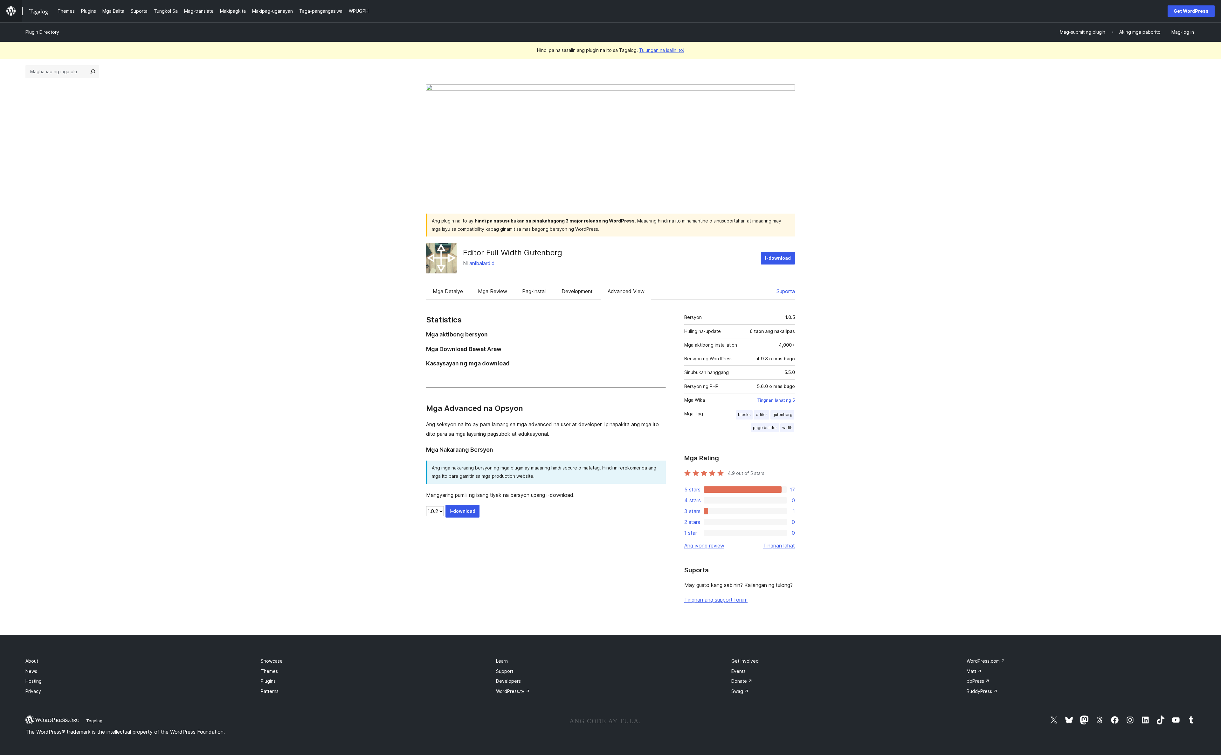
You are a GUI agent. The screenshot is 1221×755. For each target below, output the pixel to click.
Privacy (33, 691)
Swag (739, 691)
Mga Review (492, 291)
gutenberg (782, 414)
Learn (502, 661)
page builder (765, 427)
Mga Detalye (448, 291)
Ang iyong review (704, 545)
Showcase (272, 661)
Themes (269, 671)
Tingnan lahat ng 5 (776, 400)
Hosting (33, 681)
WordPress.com (986, 661)
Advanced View (626, 291)
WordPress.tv (513, 691)
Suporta (785, 291)
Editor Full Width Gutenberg (512, 252)
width (787, 427)
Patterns (270, 691)
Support (504, 671)
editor (761, 414)
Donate (741, 681)
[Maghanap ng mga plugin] (92, 71)
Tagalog (94, 720)
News (31, 671)
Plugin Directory (42, 32)
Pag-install (534, 291)
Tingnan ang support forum (716, 599)
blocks (744, 414)
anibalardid (482, 263)
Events (738, 671)
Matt (974, 671)
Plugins (268, 681)
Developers (508, 681)
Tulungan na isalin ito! (661, 50)
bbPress (978, 681)
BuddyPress (982, 691)
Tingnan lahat (779, 545)
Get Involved (745, 661)
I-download (778, 258)
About (31, 661)
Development (577, 291)
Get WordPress (1191, 11)
